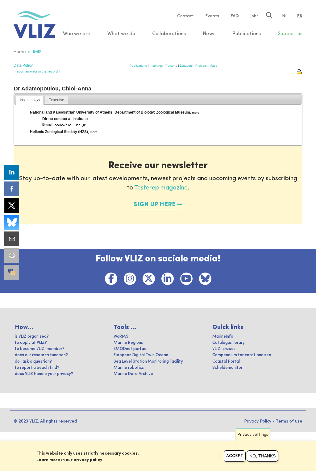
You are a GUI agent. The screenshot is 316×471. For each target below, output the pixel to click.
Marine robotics (129, 368)
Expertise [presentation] (56, 100)
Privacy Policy (257, 421)
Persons (171, 65)
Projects (201, 65)
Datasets (186, 65)
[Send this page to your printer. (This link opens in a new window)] (11, 255)
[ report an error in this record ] (37, 71)
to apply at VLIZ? (31, 343)
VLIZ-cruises (223, 349)
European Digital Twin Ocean (141, 355)
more (196, 112)
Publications (138, 65)
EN (299, 16)
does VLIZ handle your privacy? (44, 374)
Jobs (254, 16)
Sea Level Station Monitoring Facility (148, 362)
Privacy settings (253, 435)
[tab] (30, 100)
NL (284, 16)
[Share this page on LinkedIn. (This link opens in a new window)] (11, 172)
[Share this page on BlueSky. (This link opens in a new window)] (11, 222)
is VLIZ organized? (32, 337)
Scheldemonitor (227, 368)
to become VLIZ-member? (39, 349)
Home (20, 52)
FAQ (235, 16)
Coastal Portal (226, 362)
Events (212, 16)
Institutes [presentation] (30, 100)
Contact (185, 16)
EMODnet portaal (131, 349)
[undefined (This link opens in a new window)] (11, 272)
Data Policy (23, 65)
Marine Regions (128, 343)
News (209, 33)
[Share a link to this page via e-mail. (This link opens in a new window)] (11, 238)
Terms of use (289, 421)
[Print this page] (299, 71)
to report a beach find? (37, 368)
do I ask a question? (33, 362)
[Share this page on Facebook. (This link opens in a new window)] (11, 188)
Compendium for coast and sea (241, 355)
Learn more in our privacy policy (69, 460)
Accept (234, 456)
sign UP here (155, 205)
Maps (213, 65)
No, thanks (262, 455)
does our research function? (41, 355)
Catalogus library (228, 343)
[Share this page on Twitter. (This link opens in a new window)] (11, 205)
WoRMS (121, 337)
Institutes (156, 65)
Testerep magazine (161, 188)
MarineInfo (222, 337)
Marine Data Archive (133, 374)
